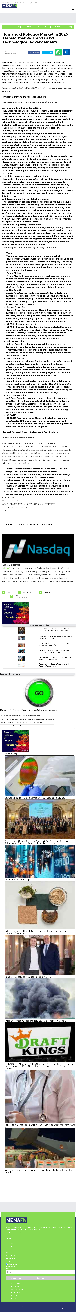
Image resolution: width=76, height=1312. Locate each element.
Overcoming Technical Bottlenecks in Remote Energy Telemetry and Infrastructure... (27, 719)
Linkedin (17, 1296)
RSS (16, 1299)
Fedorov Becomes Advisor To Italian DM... (28, 976)
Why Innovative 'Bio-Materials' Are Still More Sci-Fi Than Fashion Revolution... (36, 932)
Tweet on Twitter (47, 52)
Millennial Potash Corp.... (18, 879)
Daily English (12, 1264)
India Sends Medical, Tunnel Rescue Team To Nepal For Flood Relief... (39, 1171)
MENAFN (7, 62)
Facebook (17, 1284)
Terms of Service (11, 1244)
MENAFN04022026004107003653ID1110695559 (27, 525)
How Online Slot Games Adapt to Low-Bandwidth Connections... (20, 715)
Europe (19, 27)
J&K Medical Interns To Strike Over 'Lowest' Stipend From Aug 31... (40, 1125)
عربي (30, 2)
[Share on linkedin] (66, 52)
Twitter (16, 1287)
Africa (45, 27)
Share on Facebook (34, 52)
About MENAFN (11, 1256)
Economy (68, 27)
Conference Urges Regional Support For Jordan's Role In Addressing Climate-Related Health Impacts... (36, 842)
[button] (36, 2)
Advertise (9, 1253)
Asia (37, 27)
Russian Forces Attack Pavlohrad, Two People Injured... (35, 1020)
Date (6, 51)
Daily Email (18, 1293)
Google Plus (18, 1290)
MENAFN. (16, 1306)
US (8, 27)
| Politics (56, 27)
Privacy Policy (10, 1247)
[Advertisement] (38, 17)
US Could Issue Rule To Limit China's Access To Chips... (35, 797)
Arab (29, 27)
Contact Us (10, 1250)
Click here (20, 1233)
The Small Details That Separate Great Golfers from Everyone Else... (21, 722)
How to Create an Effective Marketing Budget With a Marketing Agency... (23, 726)
